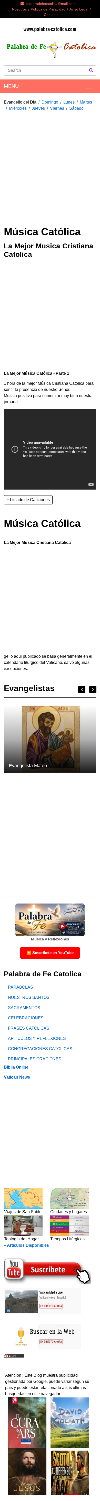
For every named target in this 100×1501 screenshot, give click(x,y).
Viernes (57, 108)
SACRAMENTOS (24, 1008)
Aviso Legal (78, 9)
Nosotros (19, 9)
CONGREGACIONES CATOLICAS (40, 1049)
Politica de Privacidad (48, 9)
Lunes (69, 102)
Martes (86, 102)
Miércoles (18, 108)
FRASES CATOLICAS (28, 1028)
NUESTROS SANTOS (28, 997)
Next (92, 689)
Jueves (38, 108)
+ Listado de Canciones (28, 500)
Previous (81, 689)
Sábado (76, 108)
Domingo (50, 102)
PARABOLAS (20, 987)
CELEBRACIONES (26, 1018)
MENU (11, 86)
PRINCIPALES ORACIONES (34, 1059)
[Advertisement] (50, 165)
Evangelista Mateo (28, 765)
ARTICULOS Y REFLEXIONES (37, 1038)
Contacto (51, 15)
